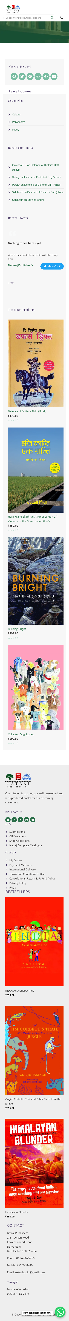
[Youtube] (32, 819)
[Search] (52, 18)
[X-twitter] (20, 819)
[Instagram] (14, 819)
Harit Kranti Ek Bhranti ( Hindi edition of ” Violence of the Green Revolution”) (33, 519)
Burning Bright (17, 629)
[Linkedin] (26, 819)
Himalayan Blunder (16, 1212)
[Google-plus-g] (46, 76)
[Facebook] (14, 76)
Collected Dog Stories (21, 734)
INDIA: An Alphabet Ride (19, 990)
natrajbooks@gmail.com (30, 1272)
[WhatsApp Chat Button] (60, 1312)
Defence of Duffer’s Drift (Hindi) (27, 411)
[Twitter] (22, 76)
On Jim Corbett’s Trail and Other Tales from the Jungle (33, 1101)
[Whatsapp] (38, 76)
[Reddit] (30, 76)
